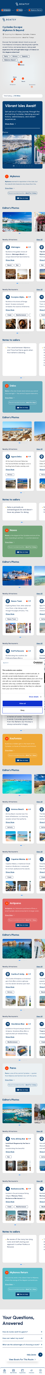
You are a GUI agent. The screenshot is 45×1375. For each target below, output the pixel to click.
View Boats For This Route (21, 1359)
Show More (9, 124)
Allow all (22, 703)
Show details (34, 697)
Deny (22, 710)
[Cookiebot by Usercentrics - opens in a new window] (33, 663)
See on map (24, 198)
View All (39, 240)
